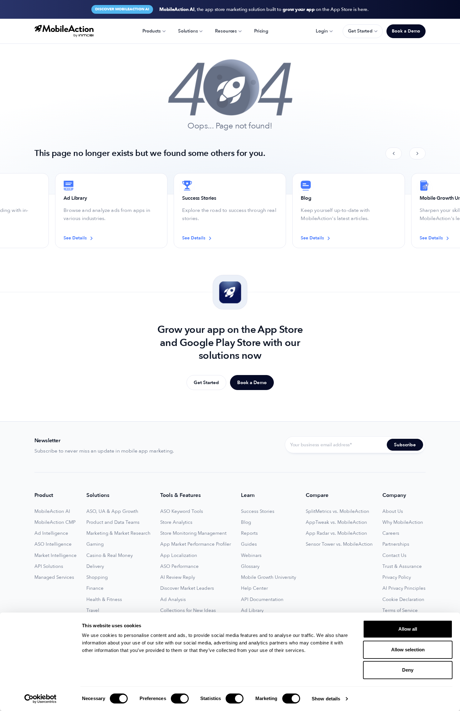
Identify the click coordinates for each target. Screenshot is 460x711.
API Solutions (48, 566)
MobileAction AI (52, 511)
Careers (390, 533)
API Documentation (262, 599)
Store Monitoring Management (193, 533)
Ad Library (252, 610)
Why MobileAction (402, 522)
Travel (92, 610)
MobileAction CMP (55, 522)
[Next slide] (417, 153)
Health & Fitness (104, 599)
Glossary (250, 566)
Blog (246, 522)
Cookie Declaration (403, 599)
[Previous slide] (394, 153)
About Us (392, 511)
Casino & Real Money (109, 555)
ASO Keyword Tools (181, 511)
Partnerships (395, 544)
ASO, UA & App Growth (112, 511)
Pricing (261, 31)
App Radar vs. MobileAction (336, 533)
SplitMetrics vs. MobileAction (337, 511)
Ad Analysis (173, 599)
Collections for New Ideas (188, 610)
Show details (326, 698)
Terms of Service (400, 610)
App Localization (178, 555)
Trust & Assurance (402, 566)
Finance (95, 588)
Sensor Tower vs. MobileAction (339, 544)
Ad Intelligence (51, 533)
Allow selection (408, 649)
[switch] (180, 698)
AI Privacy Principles (404, 588)
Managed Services (54, 577)
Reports (249, 533)
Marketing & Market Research (118, 533)
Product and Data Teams (113, 522)
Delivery (95, 566)
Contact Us (394, 555)
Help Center (254, 588)
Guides (249, 544)
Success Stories (257, 511)
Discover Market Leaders (187, 588)
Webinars (251, 555)
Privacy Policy (396, 577)
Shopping (97, 577)
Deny (407, 670)
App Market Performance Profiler (195, 544)
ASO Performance (179, 566)
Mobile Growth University (268, 577)
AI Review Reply (177, 577)
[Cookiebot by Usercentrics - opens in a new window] (40, 698)
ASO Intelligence (53, 544)
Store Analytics (176, 522)
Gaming (95, 544)
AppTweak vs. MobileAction (336, 522)
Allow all (407, 629)
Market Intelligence (55, 555)
